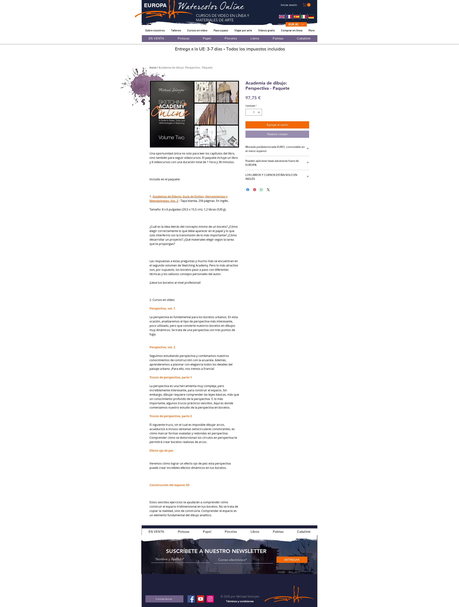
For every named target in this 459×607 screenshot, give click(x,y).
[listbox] (296, 24)
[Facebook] (191, 599)
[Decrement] (248, 112)
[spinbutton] (253, 112)
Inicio (153, 67)
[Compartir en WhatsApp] (261, 190)
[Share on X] (268, 190)
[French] (289, 16)
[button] (307, 5)
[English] (281, 16)
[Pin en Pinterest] (254, 190)
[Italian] (303, 16)
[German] (311, 16)
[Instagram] (210, 599)
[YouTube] (200, 599)
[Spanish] (296, 16)
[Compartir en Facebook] (248, 190)
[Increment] (259, 112)
